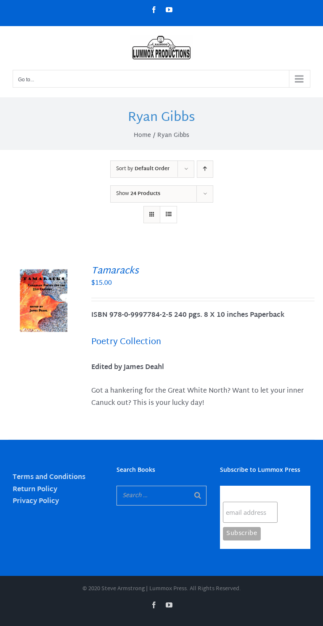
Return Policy (35, 490)
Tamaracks (115, 271)
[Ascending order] (205, 169)
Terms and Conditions (49, 477)
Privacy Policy (36, 501)
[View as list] (168, 214)
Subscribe (239, 493)
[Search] (197, 495)
